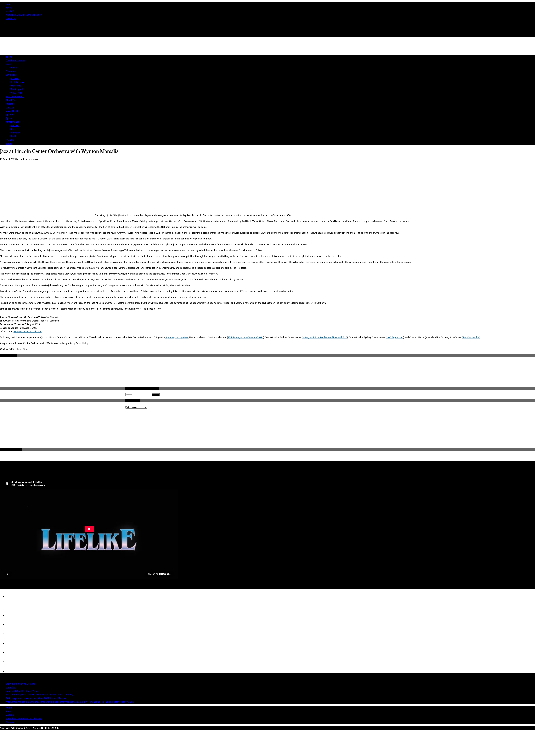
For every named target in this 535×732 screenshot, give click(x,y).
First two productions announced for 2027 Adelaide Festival (36, 698)
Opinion (10, 114)
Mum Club (11, 687)
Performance (12, 122)
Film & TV (10, 100)
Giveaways (11, 18)
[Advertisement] (439, 426)
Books (9, 57)
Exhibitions (11, 75)
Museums (16, 85)
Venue (9, 143)
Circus (14, 129)
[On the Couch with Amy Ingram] (11, 662)
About (9, 7)
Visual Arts (16, 93)
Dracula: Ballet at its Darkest (20, 684)
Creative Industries (15, 60)
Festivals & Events (15, 96)
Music (14, 136)
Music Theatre (13, 111)
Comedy (15, 132)
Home (9, 4)
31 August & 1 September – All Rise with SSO (324, 337)
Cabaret (15, 125)
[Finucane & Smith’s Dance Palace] (11, 615)
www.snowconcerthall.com (28, 331)
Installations (17, 82)
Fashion (15, 78)
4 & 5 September (471, 337)
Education (11, 71)
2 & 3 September (394, 337)
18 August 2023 (8, 159)
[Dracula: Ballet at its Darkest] (11, 597)
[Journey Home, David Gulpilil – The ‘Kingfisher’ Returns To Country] (11, 624)
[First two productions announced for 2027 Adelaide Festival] (11, 634)
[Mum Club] (11, 606)
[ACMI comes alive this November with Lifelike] (11, 671)
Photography (18, 89)
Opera (9, 118)
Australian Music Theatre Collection (24, 15)
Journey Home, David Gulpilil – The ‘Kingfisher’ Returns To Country (39, 694)
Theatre (10, 140)
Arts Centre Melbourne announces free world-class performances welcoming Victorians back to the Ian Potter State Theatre (70, 702)
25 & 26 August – (245, 337)
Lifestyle (10, 107)
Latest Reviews (23, 159)
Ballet (14, 67)
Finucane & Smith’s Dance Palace (22, 691)
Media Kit (10, 11)
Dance (9, 64)
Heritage (10, 104)
